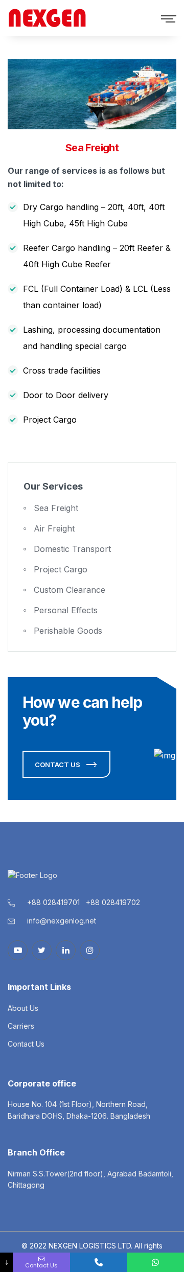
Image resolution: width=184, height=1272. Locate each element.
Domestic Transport (72, 549)
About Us (23, 1008)
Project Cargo (60, 569)
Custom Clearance (69, 590)
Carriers (21, 1026)
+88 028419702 (113, 902)
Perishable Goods (68, 631)
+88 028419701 (54, 902)
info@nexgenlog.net (61, 920)
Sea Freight (56, 508)
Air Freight (54, 528)
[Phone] (98, 1262)
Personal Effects (66, 610)
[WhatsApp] (155, 1262)
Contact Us (26, 1043)
